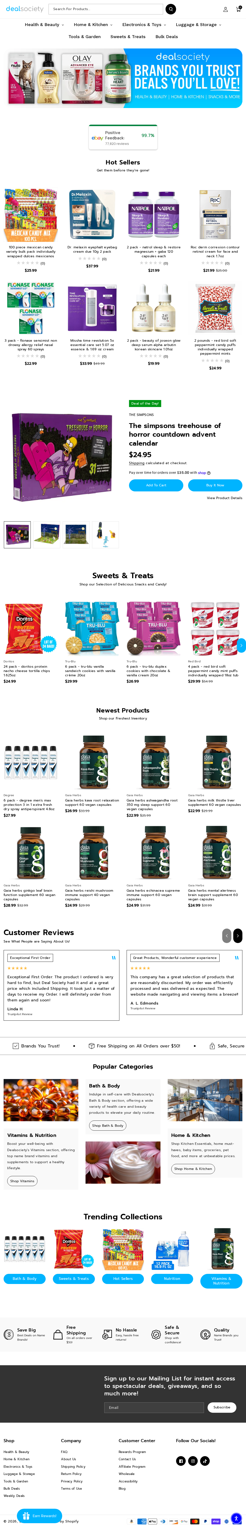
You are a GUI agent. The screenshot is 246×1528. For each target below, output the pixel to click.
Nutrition (172, 1278)
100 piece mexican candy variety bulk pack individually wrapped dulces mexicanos (31, 251)
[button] (238, 9)
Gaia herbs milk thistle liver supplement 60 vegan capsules (214, 802)
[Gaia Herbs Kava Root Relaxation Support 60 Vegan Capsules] (92, 762)
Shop (9, 1440)
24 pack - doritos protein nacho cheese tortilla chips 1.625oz (27, 671)
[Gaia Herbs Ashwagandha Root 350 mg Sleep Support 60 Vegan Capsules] (154, 762)
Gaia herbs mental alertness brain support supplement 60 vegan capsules (213, 895)
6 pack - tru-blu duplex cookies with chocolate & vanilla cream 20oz (148, 671)
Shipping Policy (73, 1466)
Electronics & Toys (18, 1466)
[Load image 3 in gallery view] (76, 534)
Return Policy (71, 1474)
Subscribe (222, 1407)
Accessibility (128, 1481)
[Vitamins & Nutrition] (221, 1249)
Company (71, 1440)
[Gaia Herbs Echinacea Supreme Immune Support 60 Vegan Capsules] (154, 853)
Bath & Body (25, 1278)
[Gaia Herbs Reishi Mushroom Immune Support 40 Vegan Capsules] (92, 853)
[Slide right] (241, 645)
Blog (122, 1488)
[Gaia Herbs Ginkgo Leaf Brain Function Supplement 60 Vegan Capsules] (31, 853)
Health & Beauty (17, 1452)
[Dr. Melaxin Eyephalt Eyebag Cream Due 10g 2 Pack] (92, 214)
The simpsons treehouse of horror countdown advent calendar (175, 434)
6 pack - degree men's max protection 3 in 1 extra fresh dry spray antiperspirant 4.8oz (29, 805)
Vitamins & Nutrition (221, 1281)
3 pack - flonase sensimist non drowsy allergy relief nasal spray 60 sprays (31, 345)
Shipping (137, 463)
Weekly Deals (14, 1496)
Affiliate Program (132, 1466)
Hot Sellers (123, 1278)
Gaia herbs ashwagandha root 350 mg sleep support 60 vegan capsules (152, 805)
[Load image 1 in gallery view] (17, 534)
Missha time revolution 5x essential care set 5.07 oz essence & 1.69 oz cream (92, 345)
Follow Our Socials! (195, 1440)
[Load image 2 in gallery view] (46, 534)
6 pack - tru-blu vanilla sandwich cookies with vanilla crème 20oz (90, 671)
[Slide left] (4, 645)
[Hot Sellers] (123, 1249)
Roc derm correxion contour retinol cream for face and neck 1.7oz (215, 251)
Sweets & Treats (74, 1278)
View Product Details (224, 498)
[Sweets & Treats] (74, 1249)
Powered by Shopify (61, 1521)
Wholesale (127, 1474)
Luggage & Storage (19, 1474)
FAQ (64, 1452)
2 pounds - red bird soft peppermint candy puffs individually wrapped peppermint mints (215, 347)
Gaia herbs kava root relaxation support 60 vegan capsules (92, 802)
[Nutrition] (172, 1249)
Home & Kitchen (17, 1459)
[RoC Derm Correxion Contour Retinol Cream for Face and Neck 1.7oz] (215, 214)
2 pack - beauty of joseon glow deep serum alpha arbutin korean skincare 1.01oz (154, 345)
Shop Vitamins (22, 1181)
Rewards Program (132, 1452)
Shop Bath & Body (107, 1125)
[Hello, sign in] (225, 9)
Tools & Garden (16, 1481)
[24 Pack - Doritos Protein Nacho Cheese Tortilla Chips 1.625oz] (31, 629)
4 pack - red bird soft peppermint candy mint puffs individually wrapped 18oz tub (213, 671)
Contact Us (127, 1459)
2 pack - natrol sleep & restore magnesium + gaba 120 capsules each (154, 251)
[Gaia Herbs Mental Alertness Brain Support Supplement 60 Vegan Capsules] (215, 853)
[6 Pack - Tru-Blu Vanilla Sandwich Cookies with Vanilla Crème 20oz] (92, 629)
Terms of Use (71, 1488)
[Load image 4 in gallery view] (105, 534)
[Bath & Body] (25, 1249)
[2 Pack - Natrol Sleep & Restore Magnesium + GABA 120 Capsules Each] (154, 214)
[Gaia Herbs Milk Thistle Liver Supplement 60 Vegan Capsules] (215, 762)
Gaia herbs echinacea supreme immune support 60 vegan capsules (153, 895)
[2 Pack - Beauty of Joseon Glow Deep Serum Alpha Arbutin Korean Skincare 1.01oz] (154, 308)
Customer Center (137, 1440)
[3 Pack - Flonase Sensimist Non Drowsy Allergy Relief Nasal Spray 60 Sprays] (31, 308)
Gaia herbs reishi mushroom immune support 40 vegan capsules (89, 895)
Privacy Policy (72, 1481)
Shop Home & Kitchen (193, 1168)
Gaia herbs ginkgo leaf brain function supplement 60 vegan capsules (29, 895)
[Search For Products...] (171, 9)
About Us (68, 1459)
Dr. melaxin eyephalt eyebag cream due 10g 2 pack (92, 249)
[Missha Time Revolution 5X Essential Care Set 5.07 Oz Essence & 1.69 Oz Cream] (92, 308)
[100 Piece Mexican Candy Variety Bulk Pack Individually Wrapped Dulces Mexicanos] (31, 214)
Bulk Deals (12, 1488)
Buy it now (215, 485)
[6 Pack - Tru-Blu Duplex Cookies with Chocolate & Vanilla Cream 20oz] (154, 629)
